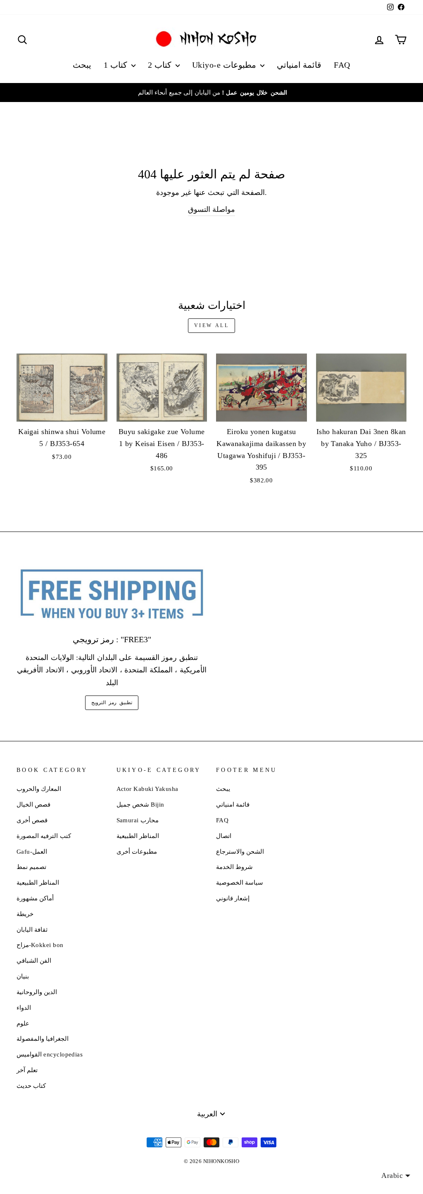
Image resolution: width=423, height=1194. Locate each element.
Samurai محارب (137, 820)
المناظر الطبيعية (38, 882)
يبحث (82, 64)
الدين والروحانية (37, 991)
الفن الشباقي (34, 960)
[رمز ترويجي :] (112, 595)
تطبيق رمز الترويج (111, 702)
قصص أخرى (32, 820)
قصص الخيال (33, 804)
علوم (23, 1023)
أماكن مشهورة (35, 898)
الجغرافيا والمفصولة (43, 1038)
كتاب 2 (160, 64)
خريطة (25, 913)
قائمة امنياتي (299, 64)
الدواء (24, 1007)
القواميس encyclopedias (50, 1054)
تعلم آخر (27, 1069)
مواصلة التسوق (211, 209)
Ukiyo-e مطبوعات (225, 64)
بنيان (23, 976)
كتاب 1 (116, 64)
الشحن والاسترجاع (240, 851)
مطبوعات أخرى (136, 851)
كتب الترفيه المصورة (44, 835)
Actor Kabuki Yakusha (147, 788)
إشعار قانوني (233, 898)
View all (211, 325)
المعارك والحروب (39, 788)
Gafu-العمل (32, 851)
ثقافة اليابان (32, 929)
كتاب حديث (31, 1085)
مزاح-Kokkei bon (40, 944)
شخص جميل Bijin (140, 804)
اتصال (223, 835)
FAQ (342, 64)
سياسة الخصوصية (239, 882)
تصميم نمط (31, 866)
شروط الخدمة (234, 866)
